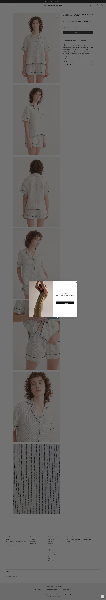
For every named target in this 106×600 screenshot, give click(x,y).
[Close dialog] (75, 282)
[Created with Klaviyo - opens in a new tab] (53, 318)
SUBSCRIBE (65, 303)
